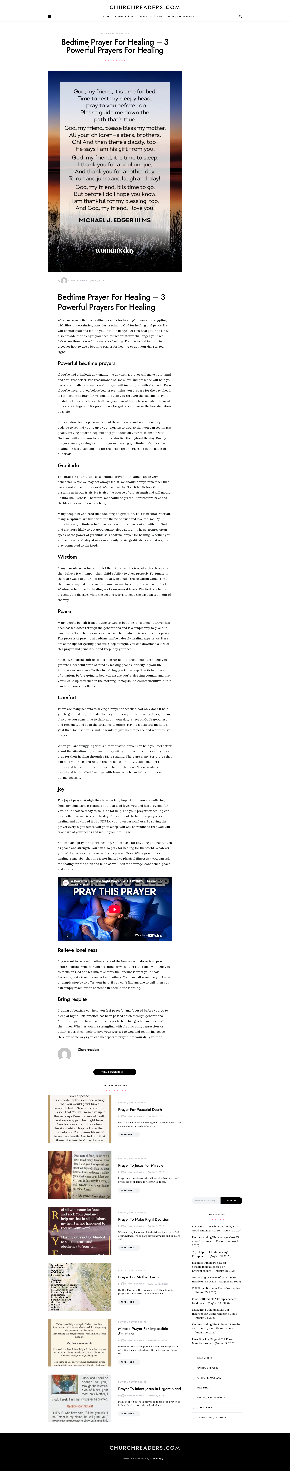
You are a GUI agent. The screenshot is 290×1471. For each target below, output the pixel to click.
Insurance (203, 1387)
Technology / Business (211, 1417)
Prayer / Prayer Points (180, 16)
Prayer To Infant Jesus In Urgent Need (149, 1388)
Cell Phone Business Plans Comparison (216, 1288)
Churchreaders (77, 280)
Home (106, 16)
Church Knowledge (150, 16)
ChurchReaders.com (145, 7)
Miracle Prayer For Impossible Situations (143, 1331)
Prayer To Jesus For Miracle (140, 1165)
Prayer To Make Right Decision (143, 1219)
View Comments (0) (113, 1072)
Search (231, 1200)
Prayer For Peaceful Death (140, 1109)
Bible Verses (204, 1358)
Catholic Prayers (124, 16)
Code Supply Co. (159, 1458)
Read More (127, 1134)
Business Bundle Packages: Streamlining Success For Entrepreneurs (209, 1266)
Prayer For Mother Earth (138, 1277)
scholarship (205, 1407)
